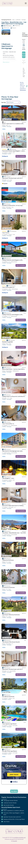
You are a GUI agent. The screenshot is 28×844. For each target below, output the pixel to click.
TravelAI (14, 841)
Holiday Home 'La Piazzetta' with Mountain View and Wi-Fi (14, 397)
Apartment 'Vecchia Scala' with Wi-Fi (12, 178)
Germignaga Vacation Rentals (10, 800)
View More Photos (6, 32)
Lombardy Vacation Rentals (9, 802)
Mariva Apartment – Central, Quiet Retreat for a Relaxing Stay (14, 369)
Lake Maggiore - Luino (8, 478)
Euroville (9, 153)
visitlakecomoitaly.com (20, 837)
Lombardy (18, 19)
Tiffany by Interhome (8, 560)
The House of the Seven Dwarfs (11, 642)
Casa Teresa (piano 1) (8, 287)
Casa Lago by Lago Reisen (9, 724)
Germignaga (24, 19)
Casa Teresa (5, 232)
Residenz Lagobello (7, 342)
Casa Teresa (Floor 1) (8, 423)
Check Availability (23, 55)
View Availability (20, 129)
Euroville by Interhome (8, 696)
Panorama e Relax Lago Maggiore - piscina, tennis (14, 151)
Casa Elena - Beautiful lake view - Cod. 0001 (14, 533)
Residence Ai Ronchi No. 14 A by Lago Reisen (12, 206)
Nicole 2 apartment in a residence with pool (12, 124)
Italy (13, 19)
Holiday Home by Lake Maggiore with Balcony (12, 315)
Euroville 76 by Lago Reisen (9, 751)
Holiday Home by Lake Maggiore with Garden (12, 260)
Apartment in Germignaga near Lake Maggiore (12, 451)
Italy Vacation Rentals (8, 805)
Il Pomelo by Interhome (8, 587)
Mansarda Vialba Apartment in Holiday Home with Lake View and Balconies (12, 506)
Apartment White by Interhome (11, 614)
